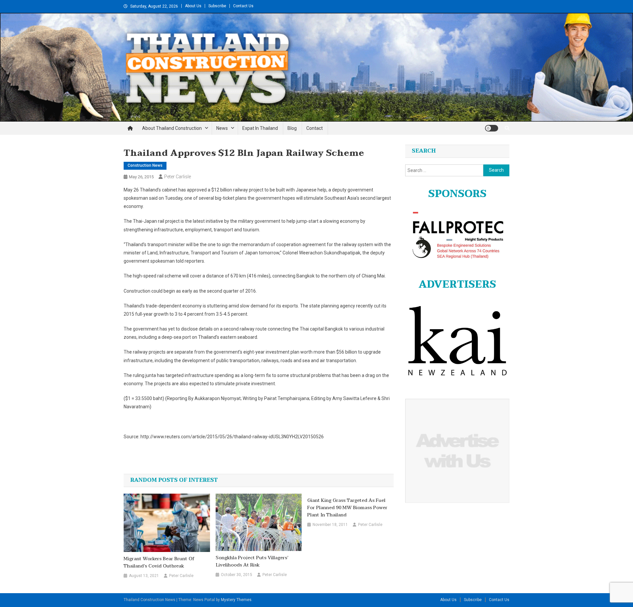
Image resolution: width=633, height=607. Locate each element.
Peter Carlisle (177, 176)
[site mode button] (491, 128)
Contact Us (243, 6)
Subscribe (217, 6)
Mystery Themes (236, 599)
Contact (314, 128)
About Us (193, 6)
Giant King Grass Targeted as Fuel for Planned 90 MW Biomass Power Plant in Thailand (347, 508)
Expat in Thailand (260, 128)
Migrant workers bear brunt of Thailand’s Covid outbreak (159, 562)
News (222, 128)
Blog (292, 128)
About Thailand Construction (172, 128)
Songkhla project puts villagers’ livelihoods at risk (252, 561)
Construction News (145, 165)
